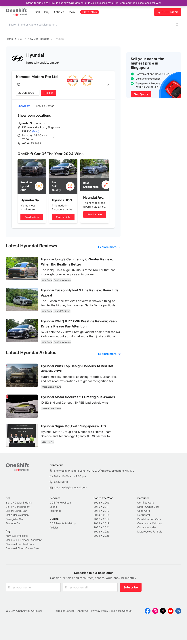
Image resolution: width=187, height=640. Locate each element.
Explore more (107, 247)
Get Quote (141, 94)
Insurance (55, 510)
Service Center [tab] (45, 105)
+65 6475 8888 (31, 143)
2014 (97, 514)
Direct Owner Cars (148, 506)
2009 (106, 502)
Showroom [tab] (24, 105)
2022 (97, 531)
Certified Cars (145, 502)
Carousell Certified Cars (20, 544)
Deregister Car (14, 519)
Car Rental (143, 514)
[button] (41, 137)
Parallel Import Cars (149, 519)
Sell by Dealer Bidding (19, 502)
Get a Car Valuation (17, 514)
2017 (106, 519)
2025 (106, 535)
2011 (106, 506)
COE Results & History (63, 523)
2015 (106, 514)
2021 (106, 527)
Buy (46, 12)
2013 (106, 510)
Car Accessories (147, 527)
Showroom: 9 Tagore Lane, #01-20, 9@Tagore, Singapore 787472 (94, 470)
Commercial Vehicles (149, 523)
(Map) (35, 131)
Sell (37, 12)
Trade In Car (13, 523)
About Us (82, 610)
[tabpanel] (63, 129)
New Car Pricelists (38, 38)
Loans (53, 506)
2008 (97, 502)
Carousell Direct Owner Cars (22, 548)
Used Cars (143, 510)
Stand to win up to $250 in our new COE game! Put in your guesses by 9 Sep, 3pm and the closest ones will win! (93, 2)
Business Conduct (121, 610)
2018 (97, 523)
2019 (106, 523)
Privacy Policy (99, 610)
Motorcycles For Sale (149, 531)
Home (9, 38)
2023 (106, 531)
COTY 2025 (89, 11)
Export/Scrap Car (16, 510)
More (72, 12)
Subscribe (130, 587)
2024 (97, 535)
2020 (97, 527)
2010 (97, 506)
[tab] (63, 85)
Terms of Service (64, 610)
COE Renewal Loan (61, 502)
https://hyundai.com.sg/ (42, 62)
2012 (97, 510)
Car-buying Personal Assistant (24, 539)
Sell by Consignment (18, 506)
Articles (59, 12)
